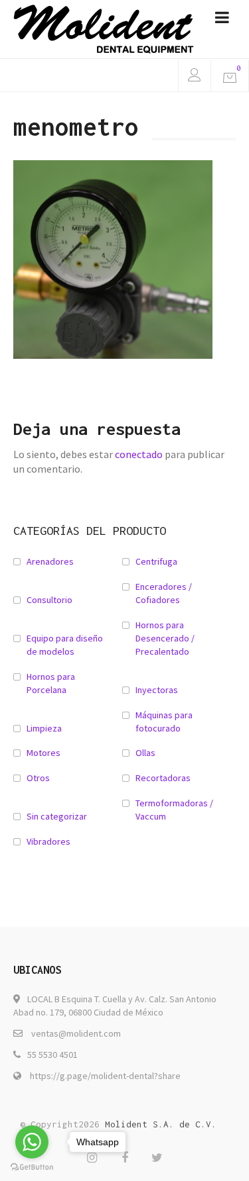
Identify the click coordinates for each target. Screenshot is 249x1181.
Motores (43, 753)
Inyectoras (156, 690)
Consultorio (49, 600)
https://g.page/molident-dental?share (105, 1076)
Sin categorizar (57, 816)
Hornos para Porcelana (51, 683)
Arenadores (50, 561)
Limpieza (44, 728)
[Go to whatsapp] (31, 1141)
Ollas (145, 753)
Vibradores (48, 841)
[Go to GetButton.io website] (32, 1167)
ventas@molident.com (76, 1033)
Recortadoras (163, 778)
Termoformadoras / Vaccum (174, 809)
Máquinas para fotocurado (164, 721)
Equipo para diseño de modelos (65, 644)
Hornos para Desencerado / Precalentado (165, 638)
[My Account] (194, 76)
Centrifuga (156, 561)
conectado (139, 454)
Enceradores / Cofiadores (163, 593)
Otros (38, 778)
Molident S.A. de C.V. (160, 1124)
